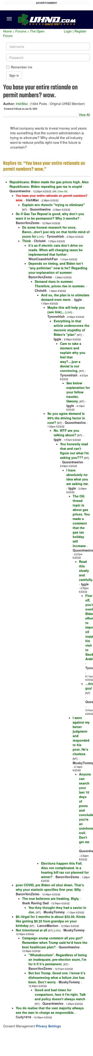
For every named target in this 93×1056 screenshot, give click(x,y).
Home (7, 31)
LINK (40, 236)
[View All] (62, 191)
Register (80, 31)
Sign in (14, 75)
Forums (20, 31)
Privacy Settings (48, 1026)
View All (84, 114)
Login (68, 31)
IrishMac (22, 103)
